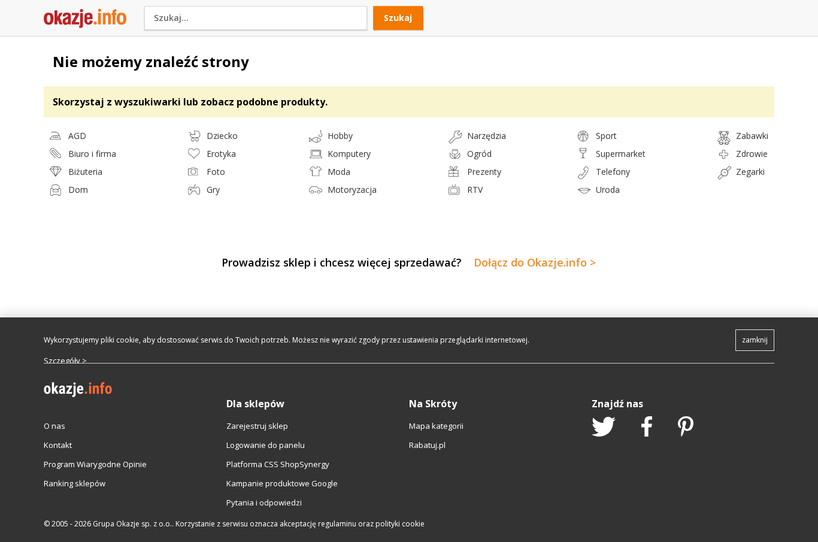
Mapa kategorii (436, 425)
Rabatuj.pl (427, 445)
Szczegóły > (65, 360)
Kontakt (58, 445)
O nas (54, 425)
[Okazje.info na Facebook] (646, 427)
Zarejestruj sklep (257, 425)
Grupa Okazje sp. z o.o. (132, 524)
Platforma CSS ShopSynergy (277, 464)
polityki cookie (400, 524)
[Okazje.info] (85, 25)
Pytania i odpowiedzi (264, 502)
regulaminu (337, 524)
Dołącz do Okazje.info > (535, 262)
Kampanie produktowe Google (282, 483)
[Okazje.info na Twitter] (604, 428)
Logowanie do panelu (265, 445)
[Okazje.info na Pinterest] (685, 427)
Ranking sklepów (74, 483)
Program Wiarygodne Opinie (95, 464)
